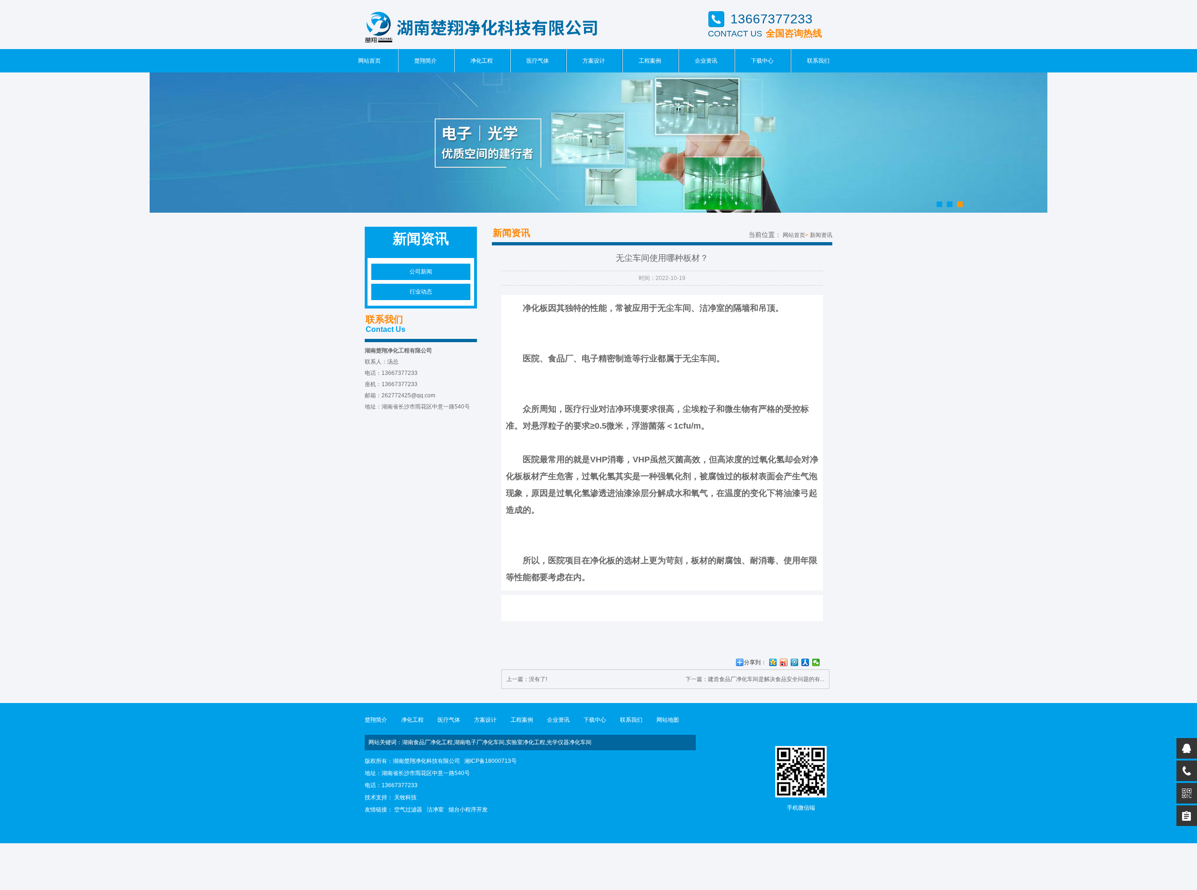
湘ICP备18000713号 (490, 761)
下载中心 (762, 60)
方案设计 (594, 60)
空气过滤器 (408, 809)
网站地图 (667, 720)
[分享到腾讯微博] (795, 662)
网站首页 (369, 60)
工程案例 (650, 60)
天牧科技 (405, 797)
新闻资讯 (821, 235)
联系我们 (818, 60)
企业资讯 (706, 60)
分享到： (755, 662)
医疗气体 (537, 60)
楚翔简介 (425, 60)
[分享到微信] (816, 662)
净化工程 (481, 60)
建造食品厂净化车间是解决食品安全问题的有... (766, 679)
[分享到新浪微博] (784, 662)
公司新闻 (421, 271)
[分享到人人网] (805, 662)
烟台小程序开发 (468, 809)
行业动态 (421, 291)
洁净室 (435, 809)
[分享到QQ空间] (773, 662)
